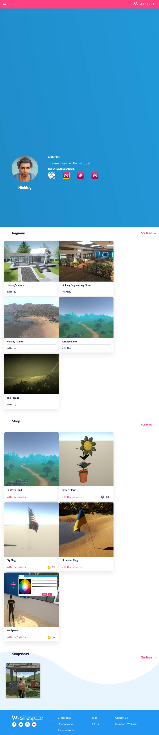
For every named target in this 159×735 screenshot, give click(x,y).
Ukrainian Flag (69, 561)
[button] (4, 4)
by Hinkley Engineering (17, 497)
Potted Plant (68, 490)
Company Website (126, 723)
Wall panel (12, 631)
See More (146, 233)
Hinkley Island (15, 342)
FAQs (95, 723)
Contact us (121, 717)
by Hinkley (11, 292)
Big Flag (11, 561)
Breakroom (64, 717)
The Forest (13, 398)
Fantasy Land (69, 342)
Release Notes (66, 730)
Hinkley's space (15, 286)
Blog (95, 717)
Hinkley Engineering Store (76, 286)
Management (66, 723)
